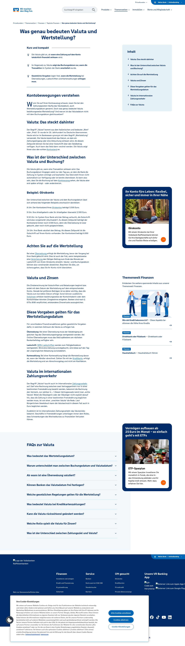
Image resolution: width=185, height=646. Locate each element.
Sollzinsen (31, 297)
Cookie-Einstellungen (121, 627)
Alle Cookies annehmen (121, 613)
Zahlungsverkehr (79, 383)
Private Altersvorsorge (123, 592)
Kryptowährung (62, 587)
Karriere (89, 592)
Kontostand (52, 149)
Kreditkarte (78, 358)
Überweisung (41, 253)
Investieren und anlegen (65, 579)
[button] (163, 239)
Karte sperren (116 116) (94, 583)
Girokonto (118, 579)
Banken (88, 579)
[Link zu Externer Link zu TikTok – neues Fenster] (158, 617)
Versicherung (37, 259)
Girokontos (57, 207)
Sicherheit (59, 592)
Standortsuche (91, 587)
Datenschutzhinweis (32, 634)
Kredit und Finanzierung (65, 583)
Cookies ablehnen (121, 620)
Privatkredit (119, 587)
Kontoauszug (64, 180)
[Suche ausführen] (93, 9)
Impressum (44, 634)
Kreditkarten (119, 583)
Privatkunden (140, 2)
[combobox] (77, 9)
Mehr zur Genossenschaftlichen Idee (26, 592)
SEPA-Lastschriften (45, 345)
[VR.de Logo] (26, 9)
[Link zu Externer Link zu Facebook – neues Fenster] (152, 617)
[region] (79, 618)
